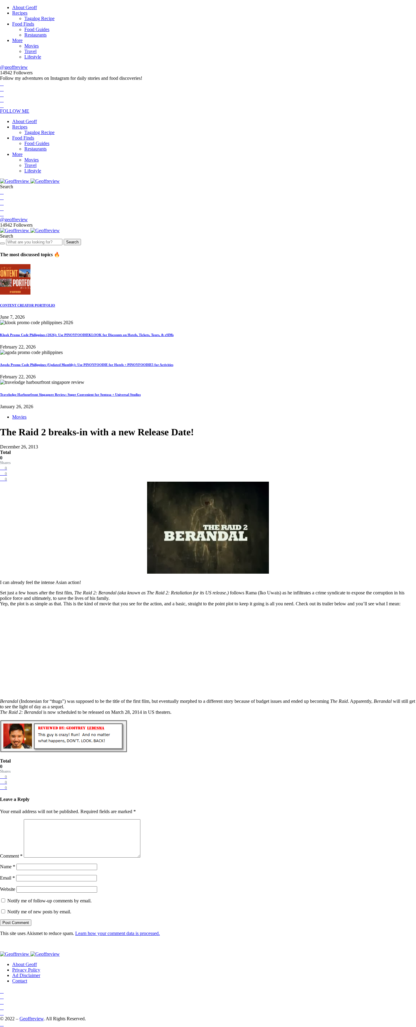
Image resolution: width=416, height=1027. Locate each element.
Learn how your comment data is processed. (117, 933)
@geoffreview (14, 67)
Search (72, 242)
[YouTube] (2, 100)
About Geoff (24, 7)
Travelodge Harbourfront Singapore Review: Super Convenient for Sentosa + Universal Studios (70, 394)
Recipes (19, 13)
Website (7, 889)
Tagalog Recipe (39, 18)
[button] (6, 186)
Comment (11, 856)
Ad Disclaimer (26, 975)
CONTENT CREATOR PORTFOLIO (27, 305)
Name (7, 866)
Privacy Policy (26, 969)
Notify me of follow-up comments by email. (49, 900)
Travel (30, 51)
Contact (19, 980)
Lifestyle (32, 56)
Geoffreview (31, 1018)
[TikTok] (2, 105)
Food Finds (23, 24)
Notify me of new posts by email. (39, 911)
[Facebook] (2, 83)
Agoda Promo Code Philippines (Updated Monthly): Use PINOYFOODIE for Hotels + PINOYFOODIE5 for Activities (86, 365)
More (17, 40)
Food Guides (36, 29)
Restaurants (35, 34)
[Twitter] (2, 89)
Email (7, 877)
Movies (31, 45)
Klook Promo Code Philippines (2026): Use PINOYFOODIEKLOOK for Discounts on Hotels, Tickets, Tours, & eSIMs (87, 335)
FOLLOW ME (14, 111)
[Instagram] (2, 94)
